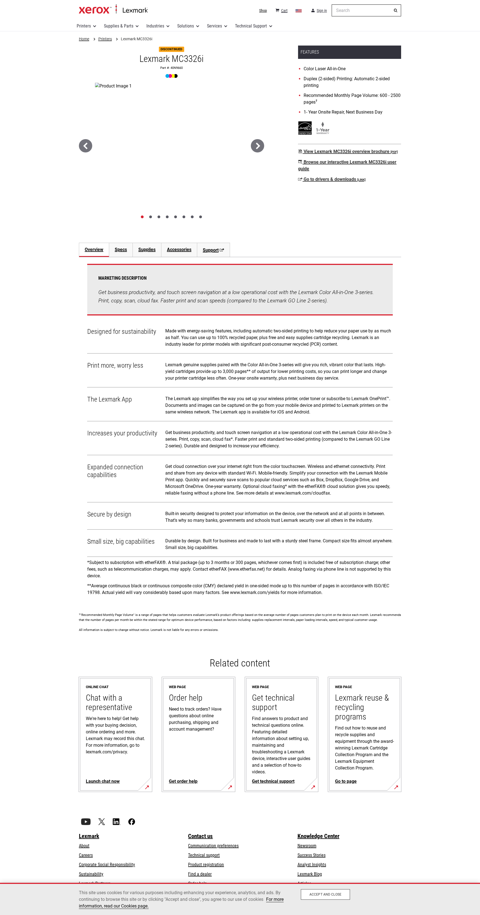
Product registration (206, 864)
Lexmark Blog (310, 874)
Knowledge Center (318, 836)
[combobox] (366, 10)
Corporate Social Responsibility (107, 864)
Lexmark (89, 836)
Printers (84, 26)
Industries (155, 26)
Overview (94, 249)
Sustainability (91, 874)
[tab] (142, 216)
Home (113, 9)
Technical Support (251, 26)
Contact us (200, 836)
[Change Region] (299, 10)
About (84, 845)
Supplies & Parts (118, 26)
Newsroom (307, 845)
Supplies (147, 249)
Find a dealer (200, 874)
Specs (121, 249)
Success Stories (312, 855)
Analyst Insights (312, 864)
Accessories (179, 249)
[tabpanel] (240, 431)
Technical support (204, 855)
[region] (240, 899)
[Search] (395, 10)
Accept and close (325, 894)
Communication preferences (213, 845)
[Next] (257, 145)
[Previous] (85, 145)
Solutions (185, 26)
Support (211, 250)
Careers (86, 855)
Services (214, 26)
